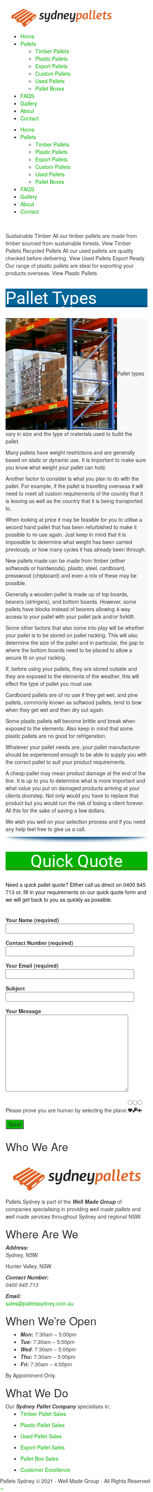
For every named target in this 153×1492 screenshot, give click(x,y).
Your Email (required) (32, 965)
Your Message (23, 1011)
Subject (15, 988)
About (27, 110)
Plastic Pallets (51, 58)
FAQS (27, 96)
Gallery (28, 103)
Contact (29, 118)
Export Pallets (51, 66)
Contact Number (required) (39, 942)
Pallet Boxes (49, 88)
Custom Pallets (53, 73)
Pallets (28, 43)
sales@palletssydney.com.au (40, 1303)
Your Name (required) (32, 920)
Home (27, 36)
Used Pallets (50, 81)
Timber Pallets (52, 51)
